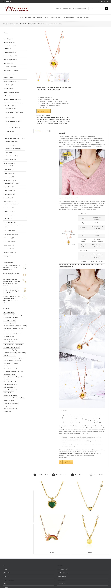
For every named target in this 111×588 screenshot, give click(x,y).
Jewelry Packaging (8, 252)
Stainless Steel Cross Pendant (11, 368)
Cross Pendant (7, 333)
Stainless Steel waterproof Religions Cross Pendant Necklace (14, 378)
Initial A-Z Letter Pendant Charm (11, 347)
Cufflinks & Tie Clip (8, 159)
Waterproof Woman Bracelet (10, 406)
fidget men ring (21, 341)
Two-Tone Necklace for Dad (10, 389)
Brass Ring (7, 197)
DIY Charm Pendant (9, 66)
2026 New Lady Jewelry (9, 323)
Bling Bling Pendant (21, 325)
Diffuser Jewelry (8, 237)
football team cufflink (8, 344)
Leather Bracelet (11, 124)
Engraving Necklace (10, 55)
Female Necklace (60, 117)
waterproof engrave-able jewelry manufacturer (14, 398)
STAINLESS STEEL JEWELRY (11, 103)
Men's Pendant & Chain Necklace (14, 112)
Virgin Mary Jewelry (8, 392)
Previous (34, 51)
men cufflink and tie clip (9, 355)
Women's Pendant (8, 411)
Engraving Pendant (9, 48)
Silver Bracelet (8, 207)
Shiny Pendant (7, 363)
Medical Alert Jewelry (9, 74)
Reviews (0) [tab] (48, 131)
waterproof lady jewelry (9, 400)
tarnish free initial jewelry (9, 387)
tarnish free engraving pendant (11, 384)
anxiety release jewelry (9, 325)
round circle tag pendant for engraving (12, 360)
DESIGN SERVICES (9, 580)
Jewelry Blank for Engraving (10, 350)
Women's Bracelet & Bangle (13, 148)
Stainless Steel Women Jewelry (13, 138)
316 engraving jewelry (9, 312)
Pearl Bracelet (8, 169)
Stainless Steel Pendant (9, 374)
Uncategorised (7, 256)
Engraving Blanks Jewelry (10, 341)
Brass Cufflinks (7, 328)
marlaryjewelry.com (65, 457)
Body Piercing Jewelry (9, 59)
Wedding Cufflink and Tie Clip (10, 408)
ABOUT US (6, 572)
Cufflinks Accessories (9, 336)
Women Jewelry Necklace (60, 123)
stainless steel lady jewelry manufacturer (13, 371)
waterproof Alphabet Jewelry (10, 395)
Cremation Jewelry (8, 222)
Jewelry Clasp (7, 85)
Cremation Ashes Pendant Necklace (14, 225)
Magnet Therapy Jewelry (10, 81)
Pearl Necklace (8, 173)
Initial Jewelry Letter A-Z (10, 70)
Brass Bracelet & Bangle (11, 183)
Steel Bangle (10, 131)
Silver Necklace (9, 215)
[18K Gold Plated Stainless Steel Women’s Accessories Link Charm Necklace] (90, 533)
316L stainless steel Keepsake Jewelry (13, 315)
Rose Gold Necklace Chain (49, 121)
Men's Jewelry (8, 105)
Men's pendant (21, 352)
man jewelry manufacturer (10, 352)
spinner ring (15, 363)
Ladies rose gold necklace (55, 119)
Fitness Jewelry (8, 245)
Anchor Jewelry (8, 248)
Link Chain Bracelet (12, 127)
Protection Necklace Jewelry (11, 99)
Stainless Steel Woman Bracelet (11, 381)
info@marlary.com (7, 1)
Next (68, 51)
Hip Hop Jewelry (8, 241)
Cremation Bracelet (10, 230)
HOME (5, 569)
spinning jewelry (7, 366)
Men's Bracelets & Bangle (12, 121)
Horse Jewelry (7, 88)
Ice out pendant (19, 344)
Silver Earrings (8, 211)
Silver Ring (7, 218)
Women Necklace (46, 115)
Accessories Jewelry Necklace (47, 117)
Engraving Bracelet (9, 52)
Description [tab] (38, 131)
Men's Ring (8, 117)
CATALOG (6, 576)
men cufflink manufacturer (10, 358)
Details (52, 552)
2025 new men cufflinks (9, 320)
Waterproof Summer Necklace (11, 403)
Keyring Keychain (8, 77)
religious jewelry (21, 358)
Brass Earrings (8, 190)
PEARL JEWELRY (8, 163)
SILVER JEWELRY (8, 201)
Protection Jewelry (8, 42)
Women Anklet (9, 145)
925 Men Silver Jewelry (11, 204)
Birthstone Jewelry (8, 95)
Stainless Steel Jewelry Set (11, 135)
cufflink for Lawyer (17, 333)
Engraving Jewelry (8, 45)
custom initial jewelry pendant (10, 339)
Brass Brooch (8, 186)
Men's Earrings (9, 108)
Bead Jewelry (8, 166)
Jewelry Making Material (10, 92)
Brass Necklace (9, 194)
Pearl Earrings (8, 176)
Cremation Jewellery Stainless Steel (12, 331)
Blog (5, 583)
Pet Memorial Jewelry (10, 234)
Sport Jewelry (7, 63)
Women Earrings (10, 141)
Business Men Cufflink (18, 328)
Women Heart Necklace (47, 123)
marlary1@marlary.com (66, 453)
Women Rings (9, 152)
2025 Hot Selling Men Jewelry (11, 317)
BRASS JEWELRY (8, 180)
